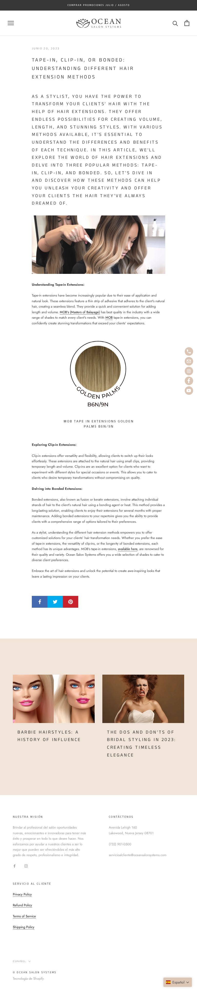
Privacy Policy (22, 894)
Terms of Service (24, 916)
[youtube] (189, 390)
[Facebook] (14, 865)
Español (19, 961)
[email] (189, 361)
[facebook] (189, 381)
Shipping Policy (23, 927)
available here (127, 548)
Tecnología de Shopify (28, 978)
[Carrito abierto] (186, 23)
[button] (177, 982)
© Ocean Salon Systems (34, 972)
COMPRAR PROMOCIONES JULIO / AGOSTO (98, 5)
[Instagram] (26, 865)
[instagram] (189, 371)
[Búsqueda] (175, 23)
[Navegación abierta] (11, 23)
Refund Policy (22, 905)
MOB (109, 317)
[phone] (189, 351)
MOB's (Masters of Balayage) (80, 312)
